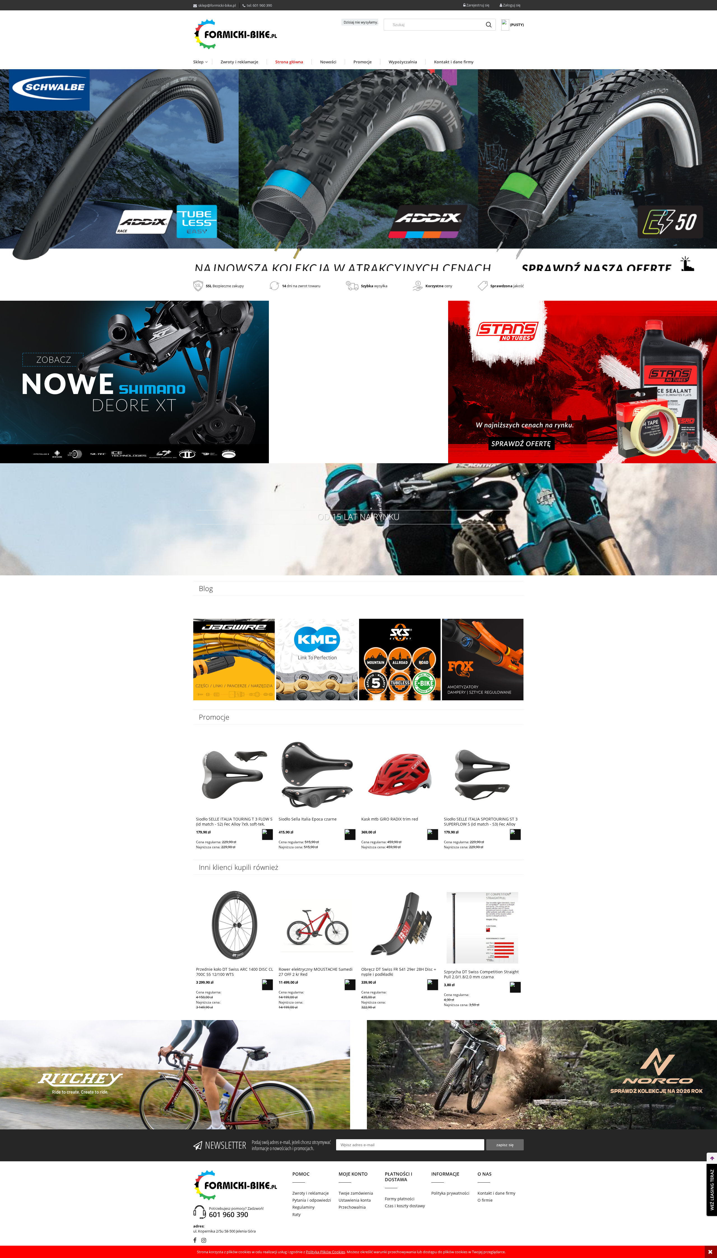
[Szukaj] (489, 25)
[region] (358, 170)
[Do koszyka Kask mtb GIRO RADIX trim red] (432, 834)
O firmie (485, 1200)
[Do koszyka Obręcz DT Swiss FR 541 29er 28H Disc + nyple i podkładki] (432, 984)
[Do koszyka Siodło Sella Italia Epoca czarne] (350, 834)
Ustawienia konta (355, 1200)
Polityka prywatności (450, 1193)
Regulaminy (303, 1207)
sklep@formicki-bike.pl (217, 5)
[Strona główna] (235, 34)
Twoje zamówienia (356, 1193)
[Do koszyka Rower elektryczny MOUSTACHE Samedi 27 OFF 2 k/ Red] (350, 984)
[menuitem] (202, 62)
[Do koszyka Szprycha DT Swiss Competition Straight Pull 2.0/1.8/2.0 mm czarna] (515, 987)
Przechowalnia (352, 1207)
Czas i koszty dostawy (405, 1205)
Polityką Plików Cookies (325, 1251)
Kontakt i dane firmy (496, 1193)
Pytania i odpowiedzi (311, 1200)
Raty (296, 1214)
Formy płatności (400, 1198)
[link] (358, 170)
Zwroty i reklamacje (310, 1193)
